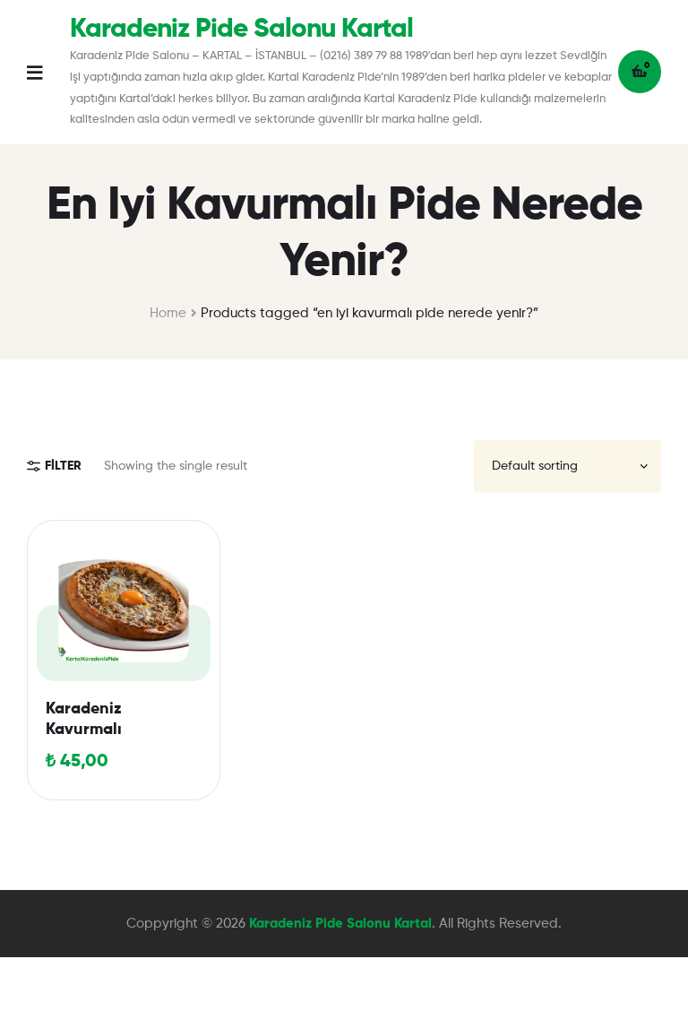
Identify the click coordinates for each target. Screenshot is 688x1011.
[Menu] (48, 72)
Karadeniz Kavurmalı (84, 719)
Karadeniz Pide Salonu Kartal (241, 29)
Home (168, 313)
